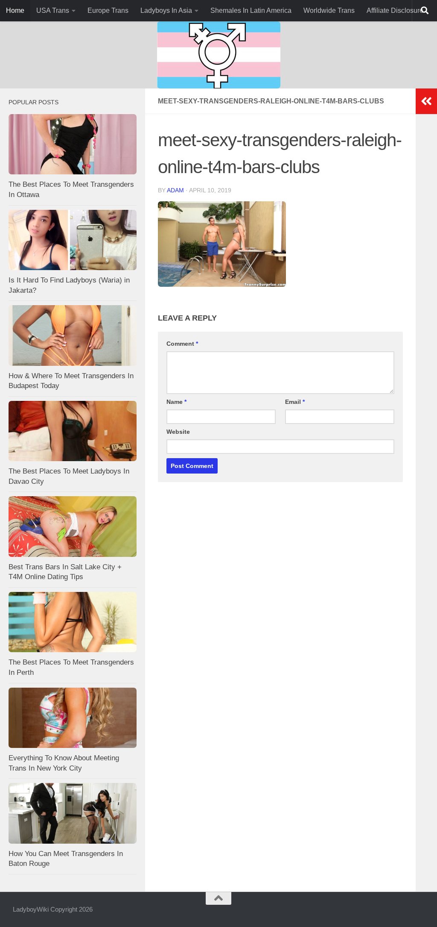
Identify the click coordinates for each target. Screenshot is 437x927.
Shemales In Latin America (250, 10)
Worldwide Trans (329, 10)
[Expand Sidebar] (426, 101)
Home (15, 10)
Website (178, 431)
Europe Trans (107, 10)
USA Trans (52, 10)
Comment (182, 343)
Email (295, 401)
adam (175, 190)
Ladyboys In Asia (166, 10)
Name (176, 401)
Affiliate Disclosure (395, 10)
